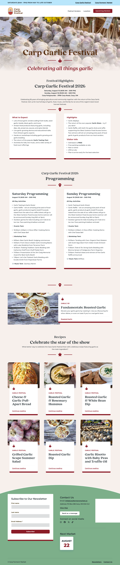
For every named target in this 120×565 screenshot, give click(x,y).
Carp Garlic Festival (83, 3)
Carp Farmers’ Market (103, 3)
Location (87, 11)
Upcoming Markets (102, 11)
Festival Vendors (74, 11)
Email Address (17, 521)
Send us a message (69, 513)
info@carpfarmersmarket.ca (76, 501)
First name (15, 503)
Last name (15, 512)
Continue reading (19, 411)
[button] (61, 522)
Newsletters (97, 562)
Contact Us (108, 562)
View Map (64, 508)
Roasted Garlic (66, 319)
